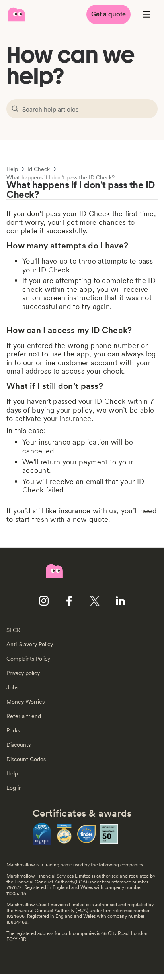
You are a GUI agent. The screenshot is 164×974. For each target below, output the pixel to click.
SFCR (13, 630)
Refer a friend (23, 716)
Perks (13, 730)
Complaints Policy (28, 658)
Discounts (18, 744)
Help (12, 169)
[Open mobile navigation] (146, 14)
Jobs (12, 687)
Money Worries (25, 701)
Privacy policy (23, 673)
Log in (14, 787)
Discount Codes (26, 759)
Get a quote (108, 14)
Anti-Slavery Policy (29, 644)
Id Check (38, 169)
